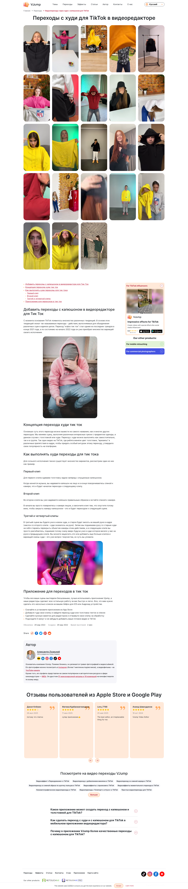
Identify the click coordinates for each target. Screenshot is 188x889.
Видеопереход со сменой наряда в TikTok (134, 781)
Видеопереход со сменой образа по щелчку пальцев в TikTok (54, 785)
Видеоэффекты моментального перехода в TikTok (138, 785)
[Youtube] (161, 874)
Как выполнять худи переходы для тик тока (46, 290)
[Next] (97, 760)
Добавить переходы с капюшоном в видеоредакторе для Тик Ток (57, 284)
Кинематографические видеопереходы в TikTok (56, 790)
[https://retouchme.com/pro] (72, 880)
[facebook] (51, 658)
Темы (55, 4)
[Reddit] (49, 633)
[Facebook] (36, 633)
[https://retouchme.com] (50, 880)
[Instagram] (149, 874)
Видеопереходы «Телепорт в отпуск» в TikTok (99, 790)
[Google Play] (156, 331)
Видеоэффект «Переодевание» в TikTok (52, 781)
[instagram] (47, 658)
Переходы (67, 4)
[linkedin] (42, 658)
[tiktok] (55, 658)
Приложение (79, 873)
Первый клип (32, 293)
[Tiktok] (143, 874)
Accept (118, 886)
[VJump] (32, 4)
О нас (130, 4)
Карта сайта (93, 873)
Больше (94, 795)
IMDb (44, 676)
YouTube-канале (33, 670)
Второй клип (32, 296)
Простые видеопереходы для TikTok (137, 790)
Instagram (63, 667)
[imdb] (38, 658)
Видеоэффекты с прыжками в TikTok (99, 785)
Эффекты (81, 4)
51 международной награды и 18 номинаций (77, 676)
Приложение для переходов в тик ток (43, 301)
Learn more (130, 886)
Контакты (117, 4)
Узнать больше (36, 68)
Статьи (94, 4)
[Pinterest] (45, 633)
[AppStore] (144, 331)
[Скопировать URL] (32, 633)
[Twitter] (40, 633)
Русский (153, 4)
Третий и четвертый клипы (39, 298)
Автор (105, 4)
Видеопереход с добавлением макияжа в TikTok (93, 781)
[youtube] (59, 658)
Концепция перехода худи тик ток (41, 287)
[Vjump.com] (134, 317)
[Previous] (91, 760)
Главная (27, 11)
